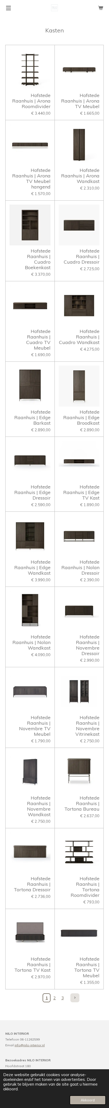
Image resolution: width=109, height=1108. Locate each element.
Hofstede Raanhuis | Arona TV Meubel (80, 101)
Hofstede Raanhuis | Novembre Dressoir (87, 645)
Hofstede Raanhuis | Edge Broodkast (81, 417)
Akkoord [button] (88, 1100)
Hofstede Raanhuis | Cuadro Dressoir (81, 256)
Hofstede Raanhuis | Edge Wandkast (32, 567)
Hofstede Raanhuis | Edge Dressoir (32, 492)
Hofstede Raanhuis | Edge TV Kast (81, 492)
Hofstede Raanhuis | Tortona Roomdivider (85, 887)
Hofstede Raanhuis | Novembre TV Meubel (35, 726)
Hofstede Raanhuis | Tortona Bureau (81, 803)
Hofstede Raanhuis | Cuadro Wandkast (79, 336)
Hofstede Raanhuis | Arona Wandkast (80, 175)
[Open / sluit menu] (8, 8)
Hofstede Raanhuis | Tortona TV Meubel (86, 967)
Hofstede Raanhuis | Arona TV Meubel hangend (31, 178)
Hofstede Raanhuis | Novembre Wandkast (39, 806)
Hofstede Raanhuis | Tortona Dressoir (32, 884)
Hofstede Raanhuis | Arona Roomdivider (31, 101)
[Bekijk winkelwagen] (100, 8)
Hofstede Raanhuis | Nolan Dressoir (80, 567)
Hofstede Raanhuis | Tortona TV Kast (32, 964)
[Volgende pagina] (74, 997)
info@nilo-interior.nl (30, 1045)
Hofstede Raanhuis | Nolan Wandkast (31, 642)
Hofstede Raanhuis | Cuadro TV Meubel (38, 339)
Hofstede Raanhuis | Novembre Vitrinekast (87, 726)
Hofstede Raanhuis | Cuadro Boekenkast (38, 259)
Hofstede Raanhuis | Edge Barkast (32, 417)
